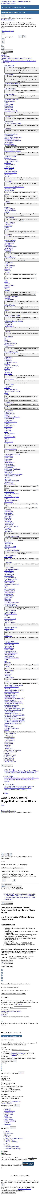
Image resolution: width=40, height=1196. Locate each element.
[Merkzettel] (2, 45)
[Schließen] (1, 852)
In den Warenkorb (6, 884)
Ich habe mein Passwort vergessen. (11, 1011)
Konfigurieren (20, 1190)
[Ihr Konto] (2, 48)
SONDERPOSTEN (25, 772)
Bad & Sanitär (8, 771)
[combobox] (9, 37)
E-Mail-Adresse (6, 1049)
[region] (20, 835)
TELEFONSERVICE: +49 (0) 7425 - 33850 (13, 7)
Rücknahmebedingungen (11, 1146)
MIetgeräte (7, 1109)
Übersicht (4, 58)
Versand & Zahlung (10, 1121)
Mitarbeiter (7, 1135)
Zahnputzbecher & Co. (20, 789)
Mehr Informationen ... (24, 1189)
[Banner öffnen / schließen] (2, 15)
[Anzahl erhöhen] (14, 880)
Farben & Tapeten (23, 771)
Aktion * (3, 1048)
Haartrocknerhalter (24, 786)
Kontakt (6, 1122)
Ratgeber (7, 1145)
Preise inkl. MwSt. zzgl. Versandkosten (12, 868)
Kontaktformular (15, 1101)
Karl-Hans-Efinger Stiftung (12, 1148)
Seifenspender (8, 789)
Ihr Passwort (5, 1009)
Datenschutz (8, 1117)
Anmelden (4, 55)
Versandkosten (32, 1158)
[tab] (20, 895)
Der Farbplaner (8, 1112)
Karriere (6, 1136)
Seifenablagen (27, 788)
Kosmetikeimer (18, 788)
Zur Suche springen (22, 1)
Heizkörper (12, 779)
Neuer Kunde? (18, 1004)
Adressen (21, 58)
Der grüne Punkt (9, 1140)
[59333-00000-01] (16, 812)
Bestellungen (28, 58)
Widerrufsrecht (8, 1119)
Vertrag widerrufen (6, 1103)
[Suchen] (20, 36)
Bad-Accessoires (27, 778)
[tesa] (20, 805)
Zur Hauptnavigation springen (16, 2)
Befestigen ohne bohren (11, 786)
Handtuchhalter (9, 788)
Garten (31, 771)
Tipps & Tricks (8, 1114)
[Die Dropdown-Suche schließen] (24, 36)
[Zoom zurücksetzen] (7, 854)
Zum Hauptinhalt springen (9, 1)
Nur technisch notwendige (8, 1190)
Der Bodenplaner (9, 1111)
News (6, 1143)
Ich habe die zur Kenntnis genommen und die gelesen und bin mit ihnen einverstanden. (17, 1054)
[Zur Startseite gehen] (7, 31)
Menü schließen (8, 51)
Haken (32, 786)
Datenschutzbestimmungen (18, 1053)
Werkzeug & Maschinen (11, 772)
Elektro (15, 771)
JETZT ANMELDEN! (7, 19)
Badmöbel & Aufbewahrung (13, 778)
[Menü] (2, 33)
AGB (14, 1055)
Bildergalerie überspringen (8, 811)
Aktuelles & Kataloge (10, 1141)
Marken (33, 772)
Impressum (7, 1124)
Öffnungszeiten (8, 1133)
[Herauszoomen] (2, 854)
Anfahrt (6, 1131)
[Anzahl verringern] (4, 880)
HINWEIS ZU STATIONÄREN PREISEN (12, 28)
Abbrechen (4, 1014)
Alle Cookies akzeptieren (8, 1192)
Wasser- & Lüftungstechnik (24, 779)
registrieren (7, 56)
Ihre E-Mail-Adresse (7, 1007)
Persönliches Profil (12, 58)
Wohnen (35, 771)
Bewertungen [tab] (8, 899)
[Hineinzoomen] (11, 854)
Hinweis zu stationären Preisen (13, 1138)
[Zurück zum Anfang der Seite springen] (2, 1184)
